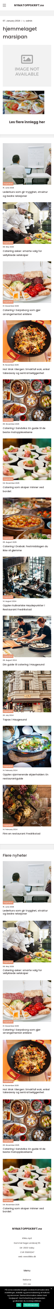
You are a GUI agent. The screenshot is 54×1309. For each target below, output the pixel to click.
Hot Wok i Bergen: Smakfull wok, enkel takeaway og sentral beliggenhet (26, 371)
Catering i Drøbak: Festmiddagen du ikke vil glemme (25, 548)
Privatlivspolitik (31, 1305)
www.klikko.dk (29, 1256)
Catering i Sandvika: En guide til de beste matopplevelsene (24, 430)
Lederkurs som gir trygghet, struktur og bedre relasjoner (25, 194)
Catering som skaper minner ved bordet (23, 489)
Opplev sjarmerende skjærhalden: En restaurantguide (25, 776)
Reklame (27, 1279)
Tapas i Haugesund (15, 719)
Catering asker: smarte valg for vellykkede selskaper (22, 253)
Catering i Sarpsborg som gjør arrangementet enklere (22, 312)
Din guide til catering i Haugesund (23, 664)
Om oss (27, 1284)
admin (29, 21)
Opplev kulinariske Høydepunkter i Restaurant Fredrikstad (24, 607)
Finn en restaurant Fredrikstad (21, 833)
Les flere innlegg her (27, 122)
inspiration (8, 184)
